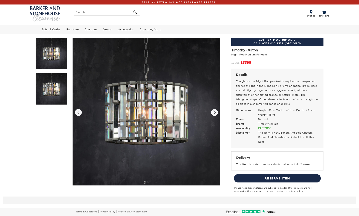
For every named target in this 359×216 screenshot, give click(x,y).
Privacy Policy (107, 211)
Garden (107, 29)
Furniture (72, 29)
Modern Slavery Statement (132, 211)
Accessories (126, 29)
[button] (78, 112)
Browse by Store (150, 29)
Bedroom (91, 29)
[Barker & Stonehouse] (45, 14)
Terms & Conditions (86, 211)
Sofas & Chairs (51, 29)
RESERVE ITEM (277, 178)
